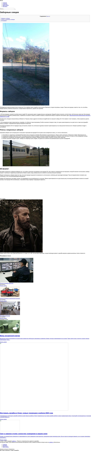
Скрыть (48, 16)
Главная (5, 2)
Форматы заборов (5, 18)
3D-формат (4, 20)
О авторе (5, 4)
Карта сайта (6, 5)
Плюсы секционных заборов (8, 19)
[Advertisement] (45, 189)
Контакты (5, 6)
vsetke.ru (14, 441)
